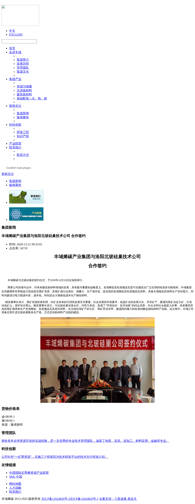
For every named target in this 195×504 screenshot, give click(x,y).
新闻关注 (8, 174)
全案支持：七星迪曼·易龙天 (118, 498)
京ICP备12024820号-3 (55, 498)
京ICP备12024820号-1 (84, 498)
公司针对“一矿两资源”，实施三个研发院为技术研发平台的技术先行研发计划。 (55, 456)
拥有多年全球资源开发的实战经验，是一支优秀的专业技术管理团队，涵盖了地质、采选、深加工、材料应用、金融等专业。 (85, 440)
